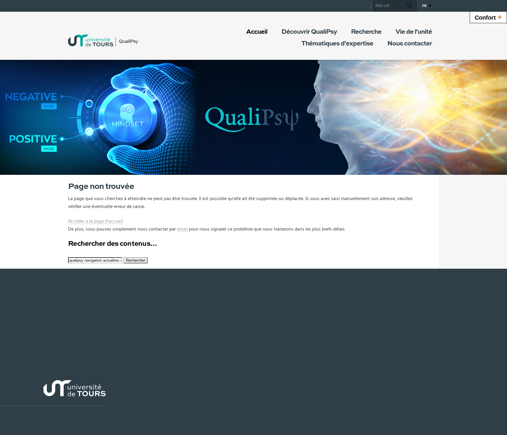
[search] (387, 6)
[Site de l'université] (53, 393)
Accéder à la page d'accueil (95, 221)
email (182, 229)
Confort (488, 17)
